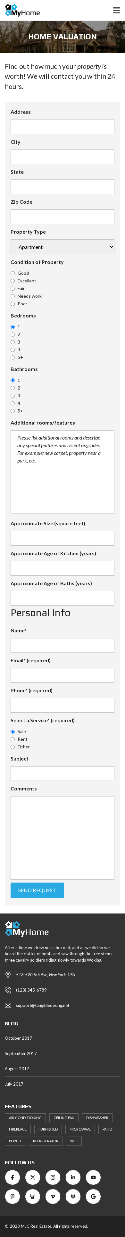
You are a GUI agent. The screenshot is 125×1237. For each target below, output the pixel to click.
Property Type (28, 232)
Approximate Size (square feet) (48, 523)
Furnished (48, 1129)
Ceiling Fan (64, 1118)
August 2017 (17, 1068)
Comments (24, 788)
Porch (15, 1141)
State (17, 172)
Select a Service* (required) (43, 720)
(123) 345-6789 (31, 990)
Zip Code (21, 202)
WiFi (74, 1141)
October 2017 (18, 1038)
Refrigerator (45, 1141)
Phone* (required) (32, 690)
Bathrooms (24, 369)
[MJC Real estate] (20, 10)
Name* (19, 630)
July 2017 (14, 1084)
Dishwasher (97, 1118)
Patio (107, 1129)
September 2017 (21, 1053)
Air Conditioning (25, 1118)
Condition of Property (37, 262)
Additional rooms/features (43, 422)
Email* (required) (31, 660)
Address (21, 112)
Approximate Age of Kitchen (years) (53, 553)
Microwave (80, 1129)
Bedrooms (23, 315)
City (16, 142)
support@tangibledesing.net (42, 1005)
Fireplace (18, 1129)
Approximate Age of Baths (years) (51, 583)
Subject (20, 758)
